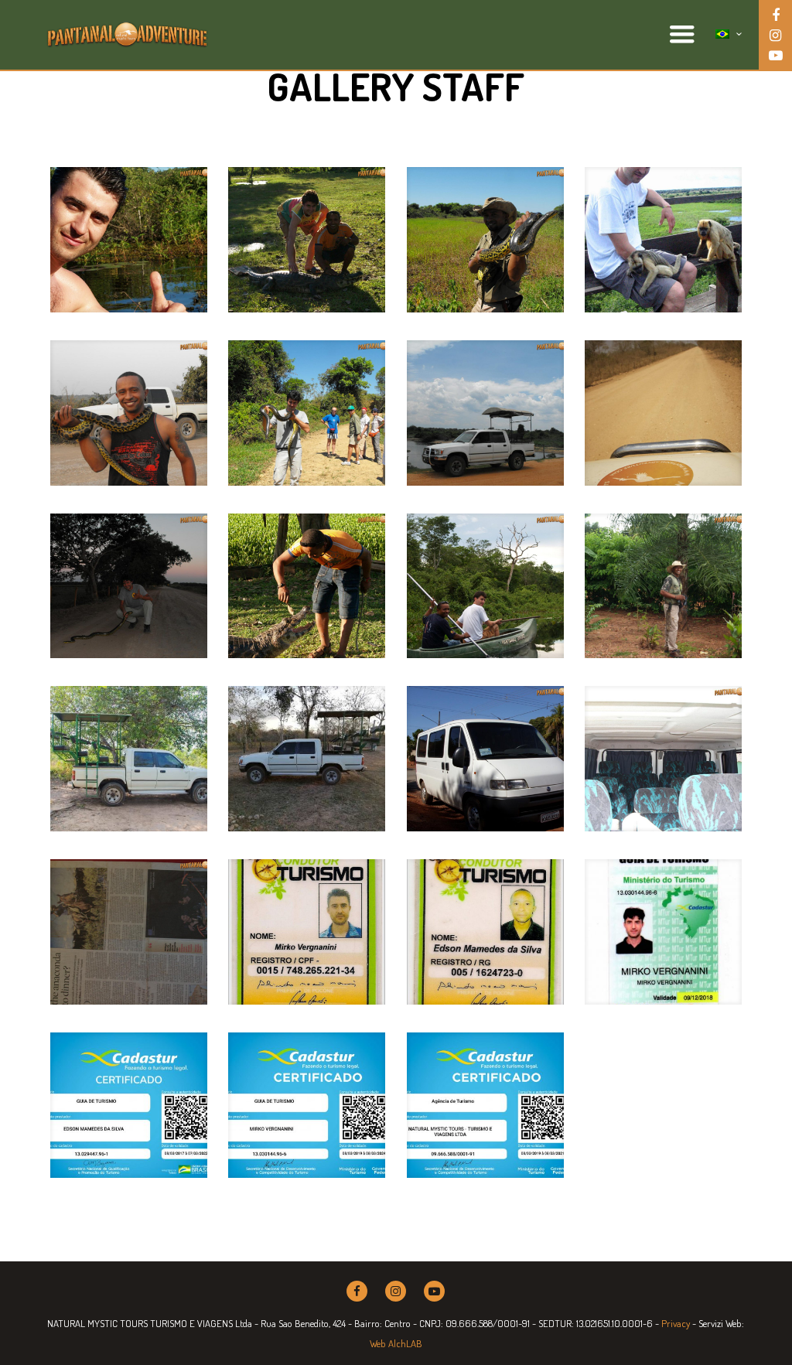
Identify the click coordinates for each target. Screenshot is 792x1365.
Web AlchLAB (396, 1343)
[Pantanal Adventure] (127, 35)
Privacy (675, 1323)
